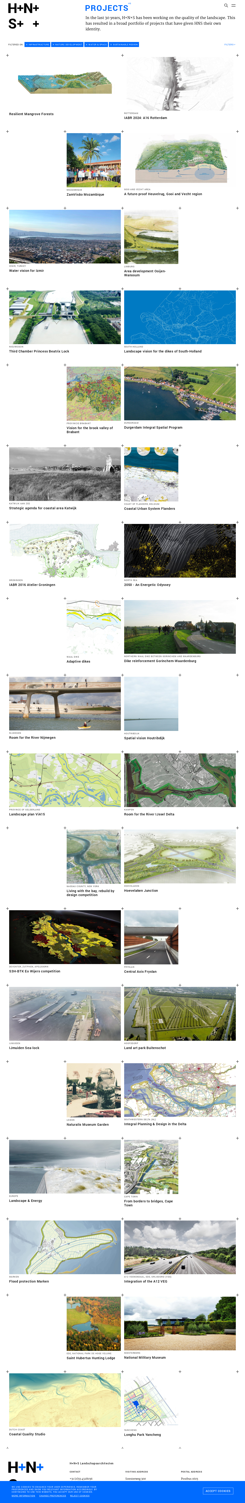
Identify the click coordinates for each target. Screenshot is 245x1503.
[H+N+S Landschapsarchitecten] (25, 1476)
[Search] (226, 5)
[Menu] (233, 5)
